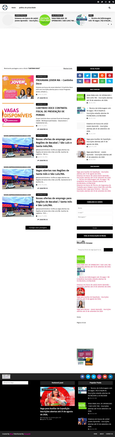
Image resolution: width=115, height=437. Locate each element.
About (102, 434)
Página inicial (81, 322)
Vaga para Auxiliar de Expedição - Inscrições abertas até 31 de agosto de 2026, (99, 141)
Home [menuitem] (14, 8)
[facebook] (98, 2)
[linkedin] (95, 75)
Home (79, 317)
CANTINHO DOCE (42, 76)
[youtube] (95, 81)
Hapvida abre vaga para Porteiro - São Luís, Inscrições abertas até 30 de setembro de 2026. (94, 190)
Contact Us (109, 434)
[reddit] (102, 75)
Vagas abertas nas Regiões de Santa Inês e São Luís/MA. (52, 172)
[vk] (80, 81)
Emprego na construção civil (51, 417)
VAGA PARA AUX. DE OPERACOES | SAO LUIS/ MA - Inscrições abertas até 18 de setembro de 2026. (63, 19)
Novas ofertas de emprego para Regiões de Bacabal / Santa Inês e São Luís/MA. (54, 202)
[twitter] (102, 2)
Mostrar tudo (67, 68)
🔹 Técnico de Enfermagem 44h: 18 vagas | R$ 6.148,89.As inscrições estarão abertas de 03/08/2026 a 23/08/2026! (100, 19)
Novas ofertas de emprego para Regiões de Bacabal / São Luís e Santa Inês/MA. (54, 143)
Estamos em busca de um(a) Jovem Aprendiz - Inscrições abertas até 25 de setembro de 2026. (26, 19)
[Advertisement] (57, 45)
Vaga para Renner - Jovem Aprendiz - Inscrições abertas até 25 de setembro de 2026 (99, 154)
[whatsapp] (102, 81)
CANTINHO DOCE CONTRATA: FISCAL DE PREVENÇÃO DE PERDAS (51, 111)
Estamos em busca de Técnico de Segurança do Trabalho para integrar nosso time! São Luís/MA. (94, 186)
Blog (11, 434)
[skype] (113, 2)
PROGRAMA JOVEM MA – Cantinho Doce (54, 82)
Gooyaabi (27, 434)
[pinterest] (109, 2)
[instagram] (106, 2)
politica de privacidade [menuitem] (27, 8)
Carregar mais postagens (38, 228)
